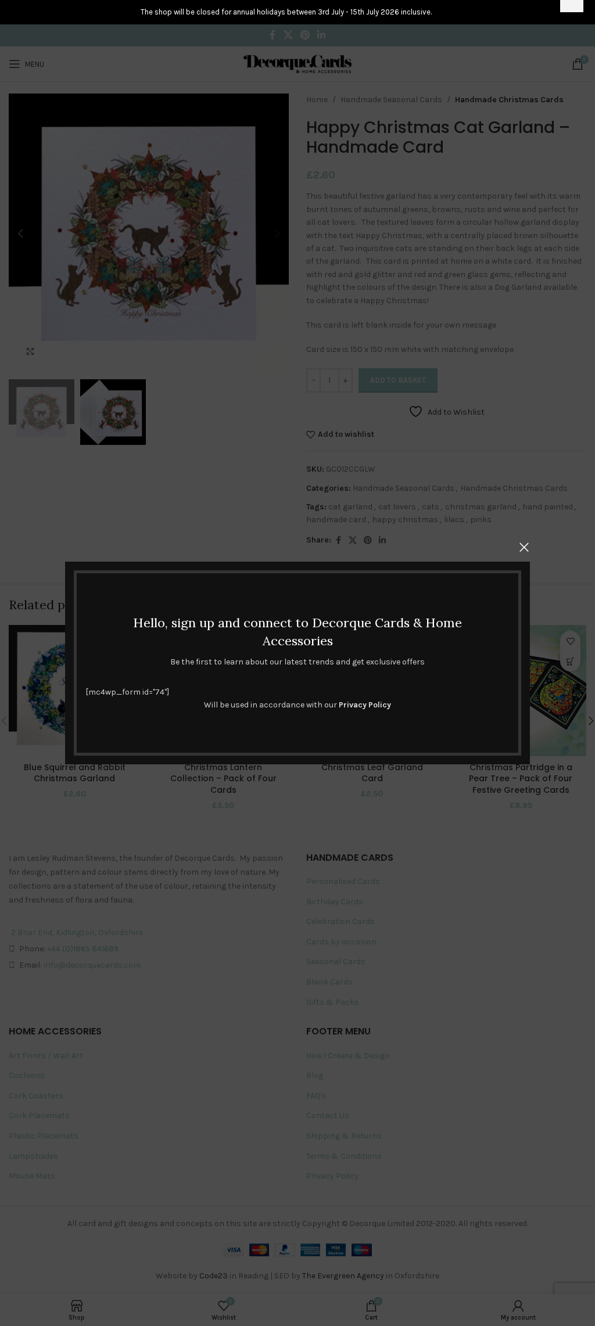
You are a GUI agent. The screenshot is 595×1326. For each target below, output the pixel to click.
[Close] (524, 547)
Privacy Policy (365, 705)
